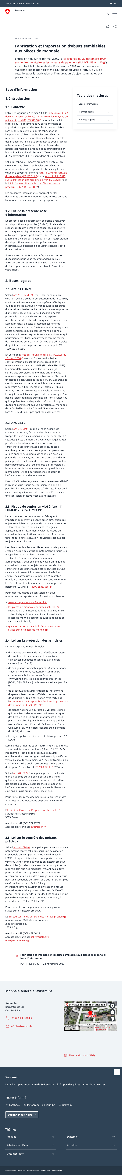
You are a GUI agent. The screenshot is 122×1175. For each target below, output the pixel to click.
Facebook (14, 1105)
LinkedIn (67, 1105)
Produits (11, 1136)
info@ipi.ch (37, 826)
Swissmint (20, 10)
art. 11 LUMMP (21, 295)
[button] (117, 1072)
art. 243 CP (19, 428)
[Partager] (114, 26)
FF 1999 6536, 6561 (39, 586)
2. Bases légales (87, 119)
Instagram (33, 1105)
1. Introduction (86, 111)
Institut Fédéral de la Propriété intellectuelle (32, 810)
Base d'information (88, 103)
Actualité (72, 1145)
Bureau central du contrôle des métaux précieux (36, 916)
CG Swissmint (33, 1170)
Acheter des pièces (17, 1145)
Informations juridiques (15, 1170)
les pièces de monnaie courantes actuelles (32, 607)
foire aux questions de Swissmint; (27, 602)
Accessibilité (57, 1170)
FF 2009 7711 (42, 767)
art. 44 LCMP (20, 847)
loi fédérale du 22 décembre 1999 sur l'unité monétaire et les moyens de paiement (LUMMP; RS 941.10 (60, 60)
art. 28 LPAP (20, 773)
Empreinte (45, 1170)
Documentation (15, 1153)
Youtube (50, 1105)
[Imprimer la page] (107, 26)
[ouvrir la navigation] (114, 13)
